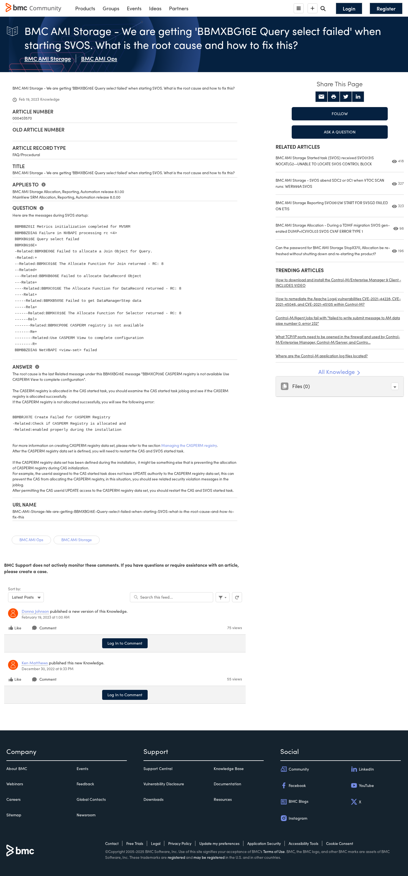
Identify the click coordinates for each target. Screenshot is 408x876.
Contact (112, 843)
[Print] (333, 97)
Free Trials (134, 843)
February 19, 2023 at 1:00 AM (46, 617)
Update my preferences (219, 843)
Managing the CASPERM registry (189, 445)
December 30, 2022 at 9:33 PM (48, 668)
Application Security (264, 843)
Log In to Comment (124, 643)
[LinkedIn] (358, 97)
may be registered (209, 857)
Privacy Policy (180, 843)
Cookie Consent (339, 843)
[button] (395, 386)
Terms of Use (274, 851)
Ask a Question (340, 132)
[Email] (321, 97)
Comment (47, 628)
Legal (155, 843)
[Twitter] (346, 97)
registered (176, 857)
